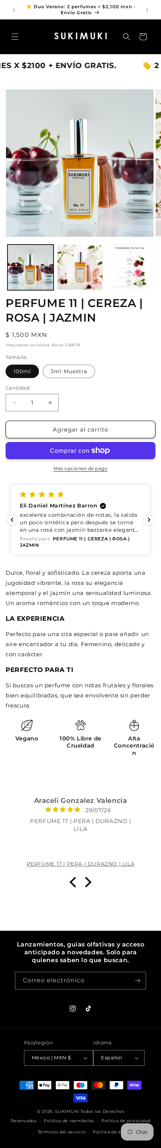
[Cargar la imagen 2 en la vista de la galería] (80, 268)
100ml (22, 371)
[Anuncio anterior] (14, 9)
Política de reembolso (69, 1120)
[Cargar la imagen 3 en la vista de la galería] (130, 268)
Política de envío (112, 1132)
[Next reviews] (149, 520)
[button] (15, 36)
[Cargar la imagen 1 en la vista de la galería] (30, 268)
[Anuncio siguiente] (147, 9)
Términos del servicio (61, 1132)
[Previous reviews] (12, 520)
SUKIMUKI (67, 1111)
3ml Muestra (69, 371)
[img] (52, 809)
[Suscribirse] (137, 980)
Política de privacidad (125, 1120)
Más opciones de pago (80, 468)
